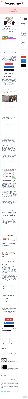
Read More (15, 369)
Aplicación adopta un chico (12, 38)
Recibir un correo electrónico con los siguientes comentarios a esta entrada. (9, 387)
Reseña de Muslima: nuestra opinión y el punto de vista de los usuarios (13, 351)
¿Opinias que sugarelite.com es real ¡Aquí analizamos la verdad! (13, 342)
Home (10, 11)
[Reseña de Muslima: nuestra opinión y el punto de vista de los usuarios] (4, 352)
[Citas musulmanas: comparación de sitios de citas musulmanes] (4, 367)
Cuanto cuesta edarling (5, 38)
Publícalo (9, 330)
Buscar (21, 17)
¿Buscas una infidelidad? (9, 325)
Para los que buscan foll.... (9, 70)
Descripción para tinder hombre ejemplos (8, 37)
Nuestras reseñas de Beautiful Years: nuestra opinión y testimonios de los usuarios (23, 28)
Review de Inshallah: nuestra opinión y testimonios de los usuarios (13, 358)
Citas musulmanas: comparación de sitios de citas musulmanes (13, 365)
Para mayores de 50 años (9, 322)
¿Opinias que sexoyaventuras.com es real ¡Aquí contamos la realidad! (5, 342)
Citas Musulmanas (15, 11)
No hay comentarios (11, 31)
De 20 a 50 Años (9, 319)
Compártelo (5, 330)
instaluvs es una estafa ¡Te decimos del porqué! (23, 37)
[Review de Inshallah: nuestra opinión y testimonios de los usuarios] (4, 360)
